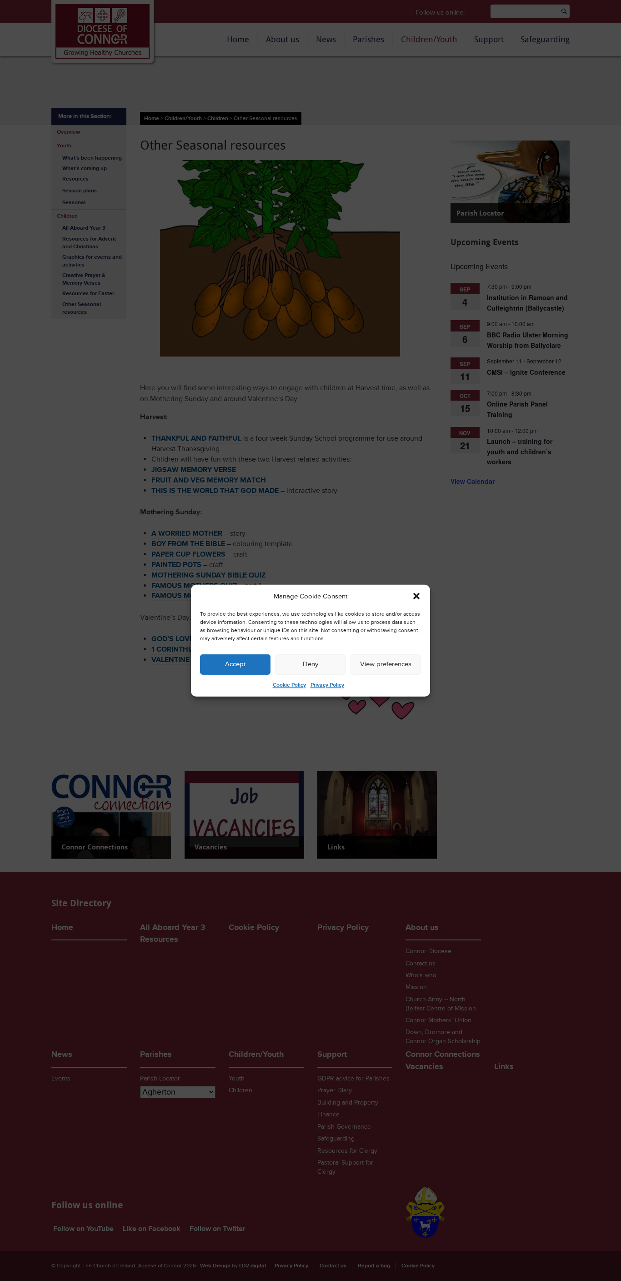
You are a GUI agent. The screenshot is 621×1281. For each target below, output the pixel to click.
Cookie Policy (289, 685)
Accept (235, 664)
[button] (416, 596)
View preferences (385, 664)
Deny (310, 664)
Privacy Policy (327, 685)
